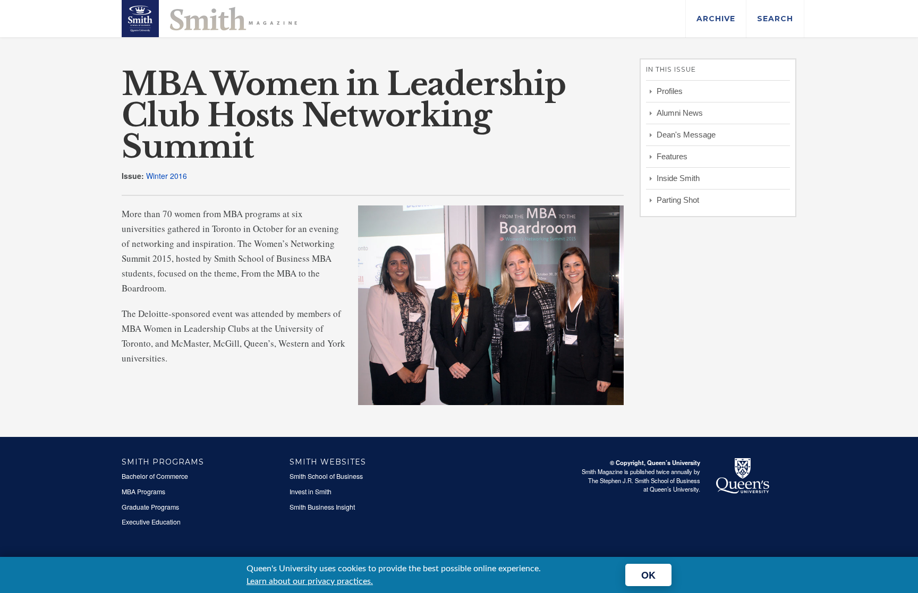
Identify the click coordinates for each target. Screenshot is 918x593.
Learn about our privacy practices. (309, 581)
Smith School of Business (326, 476)
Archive (715, 18)
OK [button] (648, 575)
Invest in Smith (311, 491)
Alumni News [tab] (680, 112)
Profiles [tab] (670, 91)
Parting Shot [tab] (678, 199)
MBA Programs (143, 491)
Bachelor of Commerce (155, 476)
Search (775, 18)
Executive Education (151, 522)
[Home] (209, 17)
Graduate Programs (150, 507)
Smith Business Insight (322, 507)
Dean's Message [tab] (686, 134)
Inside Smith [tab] (678, 178)
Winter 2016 (166, 175)
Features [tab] (672, 156)
